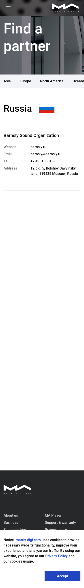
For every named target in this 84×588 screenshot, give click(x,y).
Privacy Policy (57, 556)
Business (11, 522)
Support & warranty (60, 522)
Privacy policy (56, 530)
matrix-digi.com (28, 540)
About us (11, 515)
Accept (62, 576)
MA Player (53, 515)
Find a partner (15, 530)
